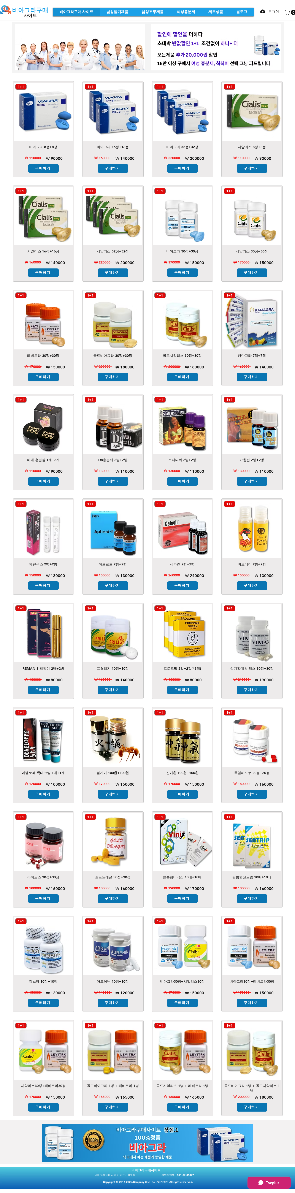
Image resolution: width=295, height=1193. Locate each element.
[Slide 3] (221, 60)
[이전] (162, 47)
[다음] (270, 47)
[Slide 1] (211, 60)
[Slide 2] (216, 60)
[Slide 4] (156, 1152)
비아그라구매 (30, 10)
